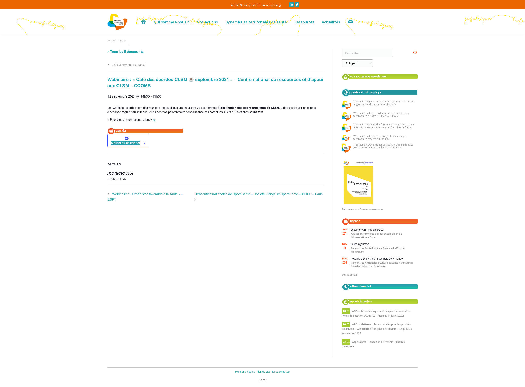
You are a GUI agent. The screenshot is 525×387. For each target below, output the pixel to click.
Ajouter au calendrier (125, 143)
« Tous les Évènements (125, 51)
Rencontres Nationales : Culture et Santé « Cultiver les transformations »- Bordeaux (382, 264)
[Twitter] (297, 4)
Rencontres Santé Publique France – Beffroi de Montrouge (378, 250)
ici (155, 119)
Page (123, 40)
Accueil (111, 40)
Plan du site (263, 371)
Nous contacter (281, 371)
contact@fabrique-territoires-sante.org (255, 5)
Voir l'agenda (349, 274)
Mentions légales (245, 371)
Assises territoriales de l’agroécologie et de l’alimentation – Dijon (376, 235)
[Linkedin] (291, 4)
